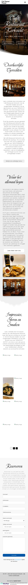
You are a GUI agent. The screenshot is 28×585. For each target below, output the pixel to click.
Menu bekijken (8, 43)
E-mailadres (5, 506)
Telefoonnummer (7, 512)
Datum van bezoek (7, 518)
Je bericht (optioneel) (7, 536)
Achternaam (5, 500)
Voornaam (5, 494)
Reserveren (21, 43)
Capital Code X (17, 581)
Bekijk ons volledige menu (14, 161)
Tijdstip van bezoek (7, 524)
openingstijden (18, 559)
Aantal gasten (6, 530)
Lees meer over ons (14, 250)
